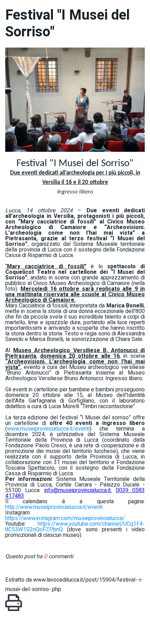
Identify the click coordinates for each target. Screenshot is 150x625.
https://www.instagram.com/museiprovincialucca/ (65, 518)
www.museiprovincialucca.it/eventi (48, 429)
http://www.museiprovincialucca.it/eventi (54, 507)
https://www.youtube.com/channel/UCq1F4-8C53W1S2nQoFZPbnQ (75, 527)
